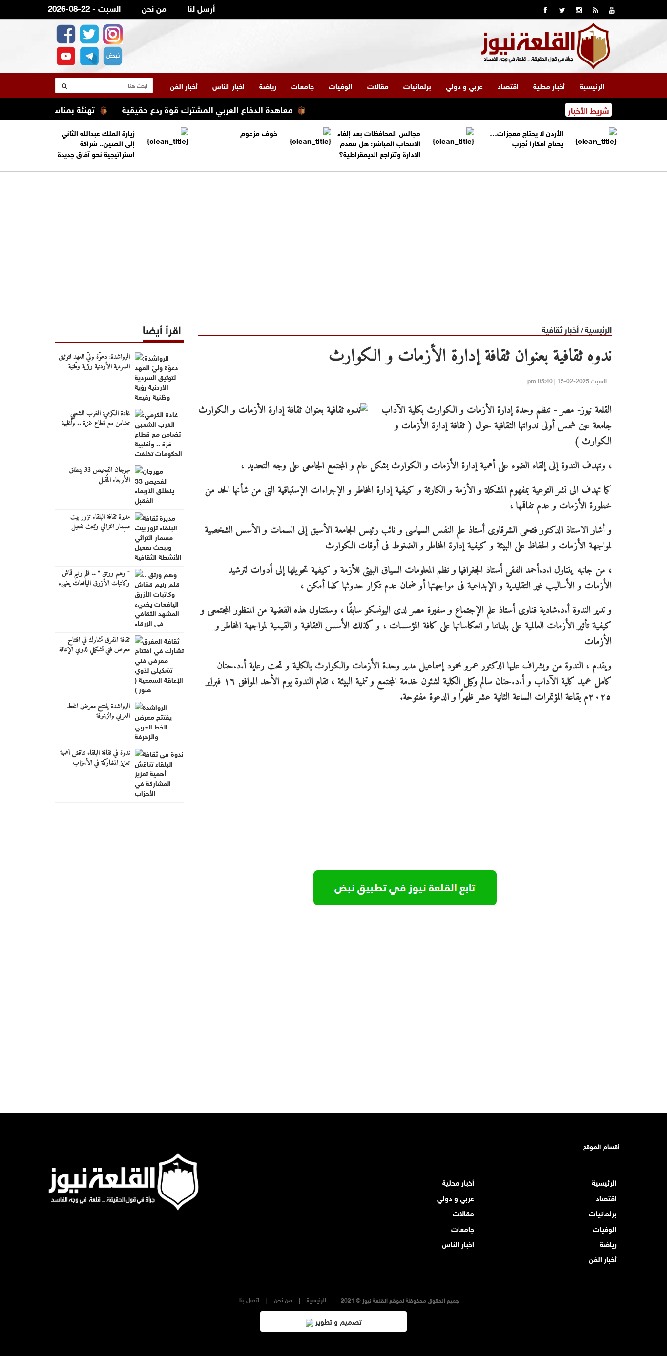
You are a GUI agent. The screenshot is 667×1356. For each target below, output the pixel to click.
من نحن (154, 7)
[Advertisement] (333, 240)
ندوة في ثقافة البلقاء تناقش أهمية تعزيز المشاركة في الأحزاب (95, 758)
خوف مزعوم (258, 132)
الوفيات (341, 85)
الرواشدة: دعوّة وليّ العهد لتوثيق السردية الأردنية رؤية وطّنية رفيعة (94, 367)
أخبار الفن (184, 85)
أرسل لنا (201, 7)
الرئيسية (592, 85)
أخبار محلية (549, 85)
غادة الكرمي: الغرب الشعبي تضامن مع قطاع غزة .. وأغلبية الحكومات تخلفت (96, 423)
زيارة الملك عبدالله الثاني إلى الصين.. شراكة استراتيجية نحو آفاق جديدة (96, 143)
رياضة (267, 85)
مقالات (378, 85)
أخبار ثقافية (560, 328)
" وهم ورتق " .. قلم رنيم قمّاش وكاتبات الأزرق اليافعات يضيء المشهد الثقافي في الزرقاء (94, 583)
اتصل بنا (249, 1299)
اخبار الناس (228, 85)
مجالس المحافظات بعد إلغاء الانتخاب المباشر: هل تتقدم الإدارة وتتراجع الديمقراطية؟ (378, 143)
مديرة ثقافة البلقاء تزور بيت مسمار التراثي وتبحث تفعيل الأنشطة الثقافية (100, 527)
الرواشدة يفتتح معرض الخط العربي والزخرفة (98, 711)
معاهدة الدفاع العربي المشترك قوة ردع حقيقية (230, 109)
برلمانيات (417, 85)
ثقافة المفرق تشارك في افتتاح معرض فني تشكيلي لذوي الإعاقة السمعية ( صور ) (94, 650)
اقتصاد (508, 85)
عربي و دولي (464, 85)
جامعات (302, 85)
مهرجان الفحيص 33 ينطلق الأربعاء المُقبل (99, 475)
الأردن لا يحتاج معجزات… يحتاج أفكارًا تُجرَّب (526, 137)
